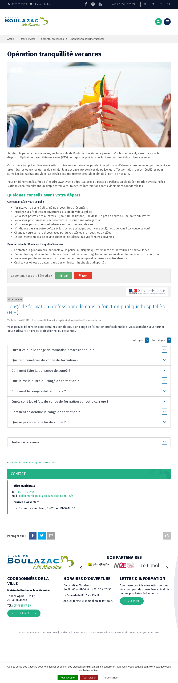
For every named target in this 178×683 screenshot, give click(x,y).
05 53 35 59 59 (22, 605)
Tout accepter (67, 677)
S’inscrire (132, 601)
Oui (65, 275)
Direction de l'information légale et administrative (33, 462)
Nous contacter (42, 4)
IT (161, 4)
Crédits (65, 632)
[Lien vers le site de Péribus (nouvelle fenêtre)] (98, 564)
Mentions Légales (29, 632)
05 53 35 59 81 (26, 492)
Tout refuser (89, 677)
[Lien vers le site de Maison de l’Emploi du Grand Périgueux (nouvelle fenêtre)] (124, 565)
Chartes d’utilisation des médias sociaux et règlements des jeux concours (117, 632)
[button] (89, 350)
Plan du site (50, 632)
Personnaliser (110, 677)
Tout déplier (159, 340)
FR (145, 4)
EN (153, 4)
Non (84, 275)
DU (168, 4)
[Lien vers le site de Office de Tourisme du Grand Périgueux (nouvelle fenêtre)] (150, 565)
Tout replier (137, 340)
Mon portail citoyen (124, 4)
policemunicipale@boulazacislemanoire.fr (46, 495)
